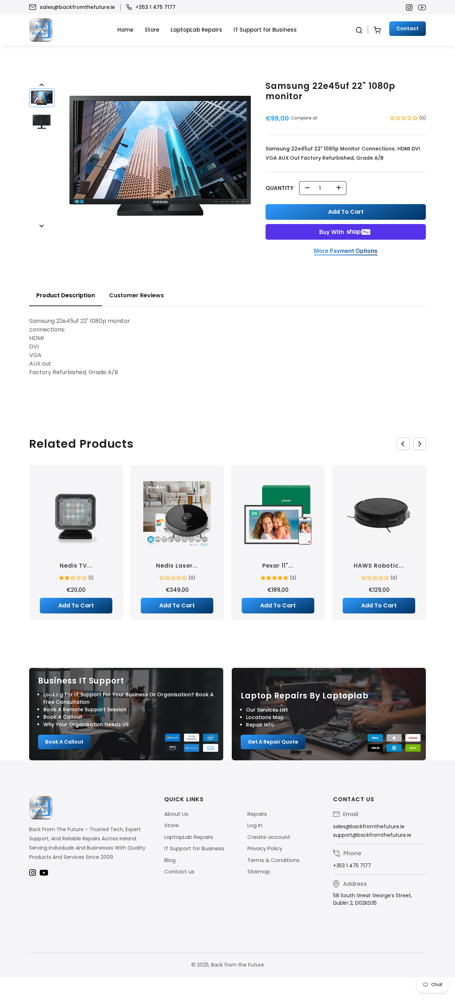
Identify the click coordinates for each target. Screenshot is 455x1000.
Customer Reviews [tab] (136, 295)
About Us (176, 814)
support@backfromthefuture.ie (372, 835)
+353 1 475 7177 (155, 7)
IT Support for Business (265, 29)
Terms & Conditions (273, 860)
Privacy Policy (264, 848)
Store (152, 29)
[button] (41, 98)
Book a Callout (64, 741)
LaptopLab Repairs (196, 29)
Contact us (179, 871)
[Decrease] (307, 188)
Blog (170, 860)
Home (125, 29)
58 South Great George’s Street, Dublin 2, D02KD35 (372, 899)
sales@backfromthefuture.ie (77, 7)
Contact (407, 28)
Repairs (257, 814)
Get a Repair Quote (273, 741)
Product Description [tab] (65, 295)
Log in (254, 825)
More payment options (346, 251)
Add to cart (346, 212)
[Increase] (338, 188)
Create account (268, 837)
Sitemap (258, 871)
